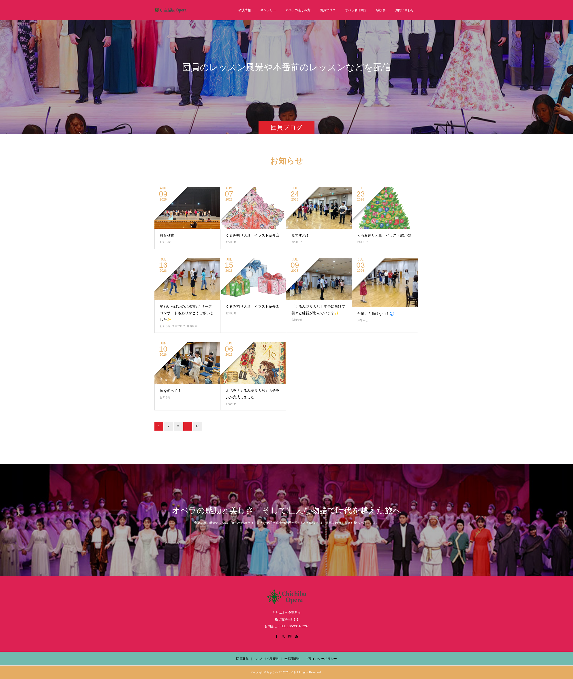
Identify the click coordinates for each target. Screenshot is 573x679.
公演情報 (244, 10)
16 (197, 426)
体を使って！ (170, 391)
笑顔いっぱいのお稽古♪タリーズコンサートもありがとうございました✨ (187, 313)
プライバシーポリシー (321, 658)
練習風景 (192, 326)
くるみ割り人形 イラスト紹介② (384, 235)
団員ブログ (328, 10)
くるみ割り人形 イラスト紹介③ (252, 235)
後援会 (381, 10)
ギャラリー (268, 10)
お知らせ (165, 241)
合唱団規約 (292, 658)
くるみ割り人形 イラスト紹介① (252, 306)
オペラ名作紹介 (356, 10)
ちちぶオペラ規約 (266, 658)
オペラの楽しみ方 (297, 10)
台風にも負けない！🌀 (375, 314)
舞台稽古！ (169, 235)
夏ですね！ (300, 235)
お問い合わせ (404, 10)
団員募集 (242, 658)
